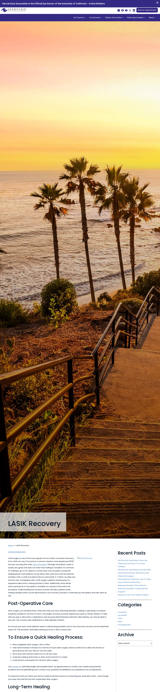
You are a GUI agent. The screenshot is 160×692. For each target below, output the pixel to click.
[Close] (157, 3)
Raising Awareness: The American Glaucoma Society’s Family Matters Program (133, 588)
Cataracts (122, 612)
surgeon (15, 666)
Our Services (94, 17)
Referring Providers (135, 17)
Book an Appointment (147, 10)
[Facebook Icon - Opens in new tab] (122, 10)
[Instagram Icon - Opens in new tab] (118, 10)
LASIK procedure (40, 564)
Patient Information (113, 17)
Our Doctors (79, 17)
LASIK (10, 552)
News (120, 621)
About (151, 17)
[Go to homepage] (13, 10)
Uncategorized (19, 552)
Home (10, 545)
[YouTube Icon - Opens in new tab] (126, 10)
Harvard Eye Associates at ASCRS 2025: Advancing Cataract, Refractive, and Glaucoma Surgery (134, 572)
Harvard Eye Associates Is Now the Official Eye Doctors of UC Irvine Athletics (132, 563)
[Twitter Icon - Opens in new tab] (130, 10)
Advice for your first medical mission (133, 595)
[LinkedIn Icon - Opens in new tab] (134, 10)
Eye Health (122, 615)
